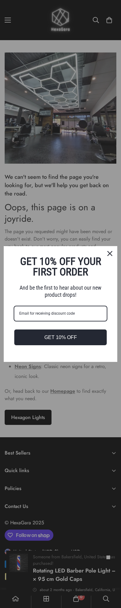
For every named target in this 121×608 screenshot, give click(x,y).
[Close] (109, 253)
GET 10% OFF (60, 337)
